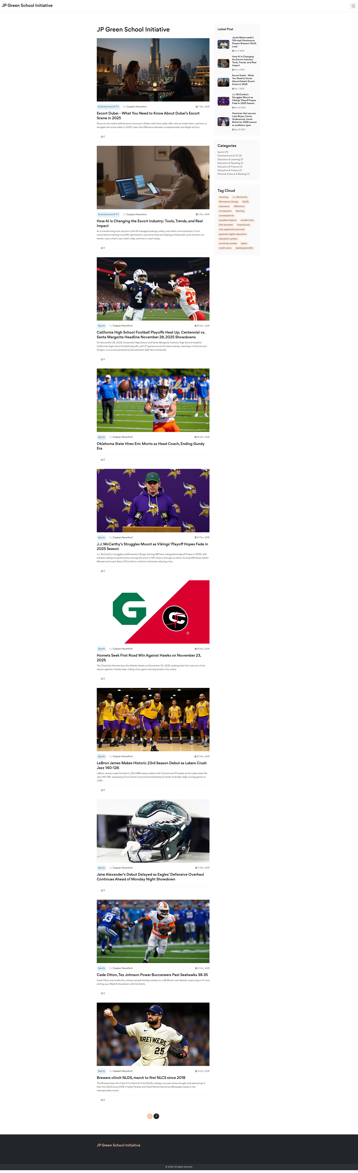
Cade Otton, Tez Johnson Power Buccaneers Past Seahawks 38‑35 (152, 975)
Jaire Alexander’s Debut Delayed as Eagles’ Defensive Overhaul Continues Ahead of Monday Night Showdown (150, 877)
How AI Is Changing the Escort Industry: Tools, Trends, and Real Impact (150, 224)
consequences (226, 216)
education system (228, 239)
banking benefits (244, 248)
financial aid (243, 225)
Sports (101, 326)
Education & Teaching (230, 163)
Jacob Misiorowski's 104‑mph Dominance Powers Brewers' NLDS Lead (244, 42)
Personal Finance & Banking (233, 174)
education (224, 206)
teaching (223, 197)
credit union (225, 248)
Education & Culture (230, 171)
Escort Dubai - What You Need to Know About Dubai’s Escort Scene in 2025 (148, 116)
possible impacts (227, 220)
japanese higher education (232, 234)
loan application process (231, 230)
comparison (225, 211)
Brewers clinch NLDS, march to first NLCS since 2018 (141, 1078)
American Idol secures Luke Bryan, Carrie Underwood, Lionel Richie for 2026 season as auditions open (244, 120)
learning (240, 211)
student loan (247, 220)
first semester (226, 225)
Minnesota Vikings (228, 202)
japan (244, 244)
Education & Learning (230, 160)
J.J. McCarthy (239, 197)
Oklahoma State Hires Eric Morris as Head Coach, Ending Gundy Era (150, 446)
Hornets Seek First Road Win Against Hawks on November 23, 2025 (149, 658)
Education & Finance (230, 167)
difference (239, 206)
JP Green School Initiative (27, 6)
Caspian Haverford (136, 107)
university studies (228, 244)
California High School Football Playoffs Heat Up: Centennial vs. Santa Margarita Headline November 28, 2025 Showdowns (151, 335)
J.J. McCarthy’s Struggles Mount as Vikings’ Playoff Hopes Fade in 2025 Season (152, 547)
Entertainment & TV (108, 107)
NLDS (245, 202)
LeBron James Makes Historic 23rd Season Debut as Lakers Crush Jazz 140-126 (152, 766)
